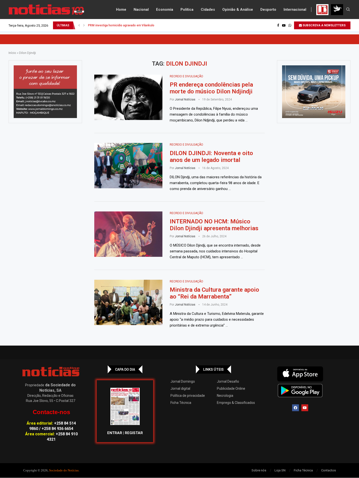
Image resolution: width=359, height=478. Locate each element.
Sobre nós (259, 470)
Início (12, 53)
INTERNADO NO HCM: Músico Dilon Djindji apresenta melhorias (214, 225)
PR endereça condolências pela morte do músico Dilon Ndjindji (211, 88)
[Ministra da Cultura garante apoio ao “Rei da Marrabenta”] (128, 302)
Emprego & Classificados (236, 402)
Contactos (328, 470)
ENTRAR (114, 433)
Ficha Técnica (180, 402)
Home (121, 9)
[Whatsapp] (290, 25)
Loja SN (280, 470)
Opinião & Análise (237, 9)
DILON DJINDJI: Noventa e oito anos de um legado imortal (211, 156)
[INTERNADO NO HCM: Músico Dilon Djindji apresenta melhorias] (128, 234)
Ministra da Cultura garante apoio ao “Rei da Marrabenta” (214, 293)
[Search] (348, 9)
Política (186, 9)
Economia (164, 9)
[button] (79, 25)
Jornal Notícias (185, 99)
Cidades (208, 9)
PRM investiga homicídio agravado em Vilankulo (121, 25)
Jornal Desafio (228, 381)
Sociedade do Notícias (64, 470)
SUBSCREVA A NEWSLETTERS (324, 25)
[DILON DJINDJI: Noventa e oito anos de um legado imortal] (128, 165)
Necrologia (225, 395)
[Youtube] (284, 25)
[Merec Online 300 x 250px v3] (313, 91)
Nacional (141, 9)
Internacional (295, 9)
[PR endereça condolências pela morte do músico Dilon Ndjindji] (128, 97)
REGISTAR (134, 433)
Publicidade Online (231, 388)
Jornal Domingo (182, 381)
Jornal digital (180, 388)
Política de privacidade (187, 395)
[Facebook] (278, 25)
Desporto (268, 9)
